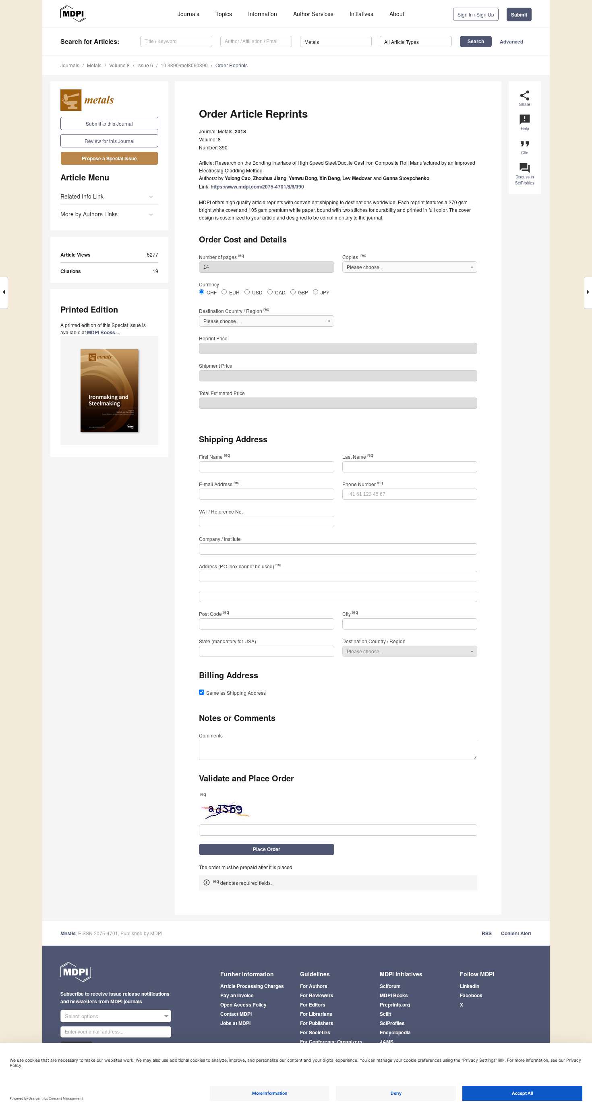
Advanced (511, 41)
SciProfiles (392, 1023)
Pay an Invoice (237, 995)
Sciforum (390, 986)
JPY (325, 292)
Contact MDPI (236, 1013)
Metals (94, 65)
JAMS (386, 1041)
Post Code (214, 613)
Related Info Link (81, 196)
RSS (487, 933)
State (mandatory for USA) (227, 641)
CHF (212, 292)
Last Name (357, 456)
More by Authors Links (89, 214)
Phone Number (362, 484)
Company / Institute (220, 538)
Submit (519, 14)
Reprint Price (213, 338)
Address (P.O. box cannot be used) (240, 566)
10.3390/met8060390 (184, 65)
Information (262, 14)
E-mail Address (219, 484)
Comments (211, 735)
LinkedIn (469, 986)
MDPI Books (394, 995)
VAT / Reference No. (221, 511)
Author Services (313, 14)
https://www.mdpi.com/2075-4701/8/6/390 (257, 186)
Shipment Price (215, 365)
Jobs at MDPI (235, 1023)
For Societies (315, 1032)
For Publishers (316, 1023)
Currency (209, 284)
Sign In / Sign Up (475, 14)
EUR (234, 292)
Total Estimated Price (222, 392)
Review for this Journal (110, 140)
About (396, 14)
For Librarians (316, 1013)
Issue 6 (145, 65)
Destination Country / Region (234, 310)
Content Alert (516, 933)
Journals (188, 14)
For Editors (312, 1004)
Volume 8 (119, 65)
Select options (81, 1016)
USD (257, 292)
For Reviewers (316, 995)
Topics (223, 14)
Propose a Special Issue (109, 158)
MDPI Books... (103, 332)
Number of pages (221, 256)
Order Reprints (231, 65)
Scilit (385, 1013)
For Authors (313, 986)
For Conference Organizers (331, 1041)
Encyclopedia (395, 1032)
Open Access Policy (243, 1004)
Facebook (471, 995)
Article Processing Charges (252, 986)
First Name (214, 456)
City (350, 613)
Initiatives (361, 14)
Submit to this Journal (109, 123)
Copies (354, 256)
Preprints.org (395, 1004)
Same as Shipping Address (236, 692)
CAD (280, 292)
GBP (303, 292)
